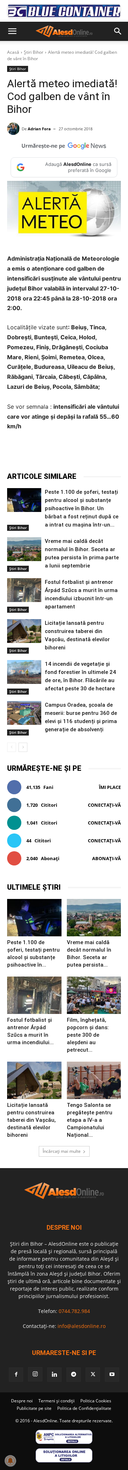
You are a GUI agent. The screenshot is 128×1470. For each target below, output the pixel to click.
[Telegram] (69, 453)
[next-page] (22, 747)
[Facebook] (37, 453)
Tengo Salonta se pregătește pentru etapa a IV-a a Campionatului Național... (89, 1120)
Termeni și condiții (56, 1401)
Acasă (13, 52)
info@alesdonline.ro (82, 1326)
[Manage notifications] (10, 1460)
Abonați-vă (106, 858)
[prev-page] (11, 747)
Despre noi (22, 1401)
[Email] (118, 453)
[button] (12, 31)
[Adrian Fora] (14, 128)
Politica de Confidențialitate (84, 1408)
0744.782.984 (74, 1311)
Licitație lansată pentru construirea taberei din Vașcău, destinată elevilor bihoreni (31, 1120)
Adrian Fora (39, 128)
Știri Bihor (33, 52)
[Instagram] (35, 1374)
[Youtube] (112, 1374)
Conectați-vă (104, 805)
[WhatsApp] (86, 453)
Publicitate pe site (34, 1408)
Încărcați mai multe (62, 1151)
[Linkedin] (102, 453)
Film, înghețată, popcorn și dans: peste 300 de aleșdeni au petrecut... (88, 1035)
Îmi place (110, 787)
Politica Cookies (95, 1401)
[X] (53, 453)
